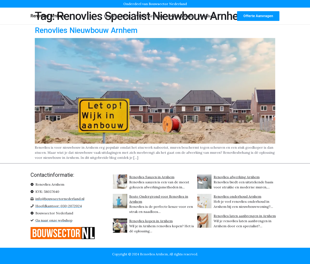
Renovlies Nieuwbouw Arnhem (86, 30)
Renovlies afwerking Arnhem (237, 177)
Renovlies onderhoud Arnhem (237, 196)
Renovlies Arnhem (48, 15)
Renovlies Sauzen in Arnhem (151, 177)
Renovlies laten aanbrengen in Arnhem (245, 216)
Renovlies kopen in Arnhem (151, 221)
